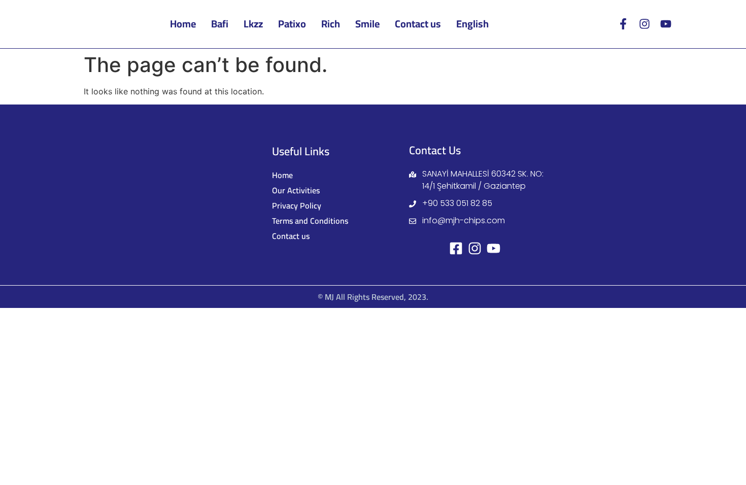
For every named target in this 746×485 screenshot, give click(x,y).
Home (183, 24)
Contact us (418, 24)
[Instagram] (644, 23)
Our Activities (296, 190)
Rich (330, 24)
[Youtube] (665, 23)
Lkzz (253, 24)
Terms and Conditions (310, 221)
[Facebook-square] (456, 248)
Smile (367, 24)
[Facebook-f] (623, 23)
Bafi (219, 24)
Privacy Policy (296, 205)
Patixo (292, 24)
